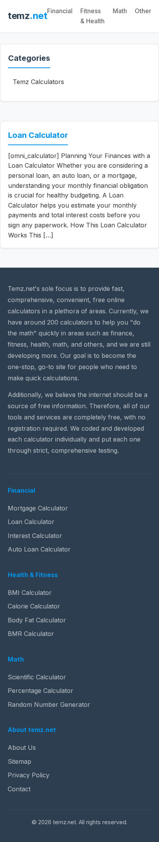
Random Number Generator (49, 704)
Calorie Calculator (34, 606)
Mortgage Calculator (38, 508)
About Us (22, 747)
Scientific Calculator (37, 677)
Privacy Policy (28, 775)
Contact (19, 789)
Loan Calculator (38, 135)
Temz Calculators (38, 82)
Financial (60, 11)
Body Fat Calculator (37, 620)
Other (143, 11)
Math (120, 11)
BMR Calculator (31, 634)
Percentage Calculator (40, 690)
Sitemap (19, 761)
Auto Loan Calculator (39, 549)
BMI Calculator (30, 592)
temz (27, 15)
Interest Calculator (35, 536)
